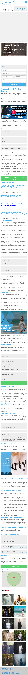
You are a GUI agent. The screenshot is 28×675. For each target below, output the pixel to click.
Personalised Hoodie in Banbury (8, 672)
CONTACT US (14, 566)
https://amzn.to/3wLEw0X (9, 188)
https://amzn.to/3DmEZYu (9, 196)
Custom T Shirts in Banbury (7, 668)
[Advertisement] (14, 27)
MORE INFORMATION (14, 383)
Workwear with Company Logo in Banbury (10, 673)
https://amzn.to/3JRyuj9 (19, 214)
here (21, 192)
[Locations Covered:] (1, 1)
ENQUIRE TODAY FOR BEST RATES (14, 178)
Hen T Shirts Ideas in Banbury (8, 670)
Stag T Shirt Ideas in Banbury (8, 669)
